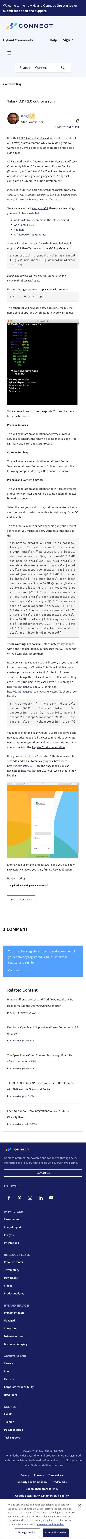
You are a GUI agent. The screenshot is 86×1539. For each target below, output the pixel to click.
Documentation (13, 1430)
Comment (14, 970)
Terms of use (56, 1475)
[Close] (79, 1505)
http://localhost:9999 (19, 692)
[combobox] (43, 68)
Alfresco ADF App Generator (30, 235)
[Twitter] (19, 1198)
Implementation (14, 1313)
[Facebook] (9, 1198)
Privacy (24, 1475)
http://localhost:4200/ (20, 766)
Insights (9, 1235)
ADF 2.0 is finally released (34, 138)
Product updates (14, 1294)
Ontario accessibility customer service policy (42, 1496)
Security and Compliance (32, 1482)
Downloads (11, 1278)
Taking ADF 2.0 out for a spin (31, 101)
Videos (8, 1286)
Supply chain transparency (42, 1489)
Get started (65, 5)
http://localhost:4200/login (37, 771)
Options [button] (77, 121)
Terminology (11, 1270)
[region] (43, 1519)
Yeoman (19, 230)
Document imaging (15, 1344)
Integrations (11, 1243)
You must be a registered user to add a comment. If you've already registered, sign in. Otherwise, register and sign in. (42, 957)
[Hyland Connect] (29, 26)
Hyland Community (18, 40)
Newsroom (10, 1395)
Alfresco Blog (13, 84)
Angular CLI (41, 208)
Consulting (10, 1329)
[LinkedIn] (40, 1198)
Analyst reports (13, 1227)
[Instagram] (30, 1198)
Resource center (13, 1262)
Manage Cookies (27, 1532)
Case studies (11, 1219)
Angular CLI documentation (48, 747)
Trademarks (59, 1482)
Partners (9, 1379)
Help (53, 40)
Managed (9, 1321)
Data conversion (14, 1336)
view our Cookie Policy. (50, 1524)
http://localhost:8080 (19, 687)
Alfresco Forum (17, 1013)
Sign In (68, 40)
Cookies (39, 1475)
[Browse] (9, 53)
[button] (12, 900)
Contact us (43, 1173)
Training (9, 1422)
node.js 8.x (20, 220)
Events (8, 1414)
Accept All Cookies (55, 1532)
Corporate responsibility (19, 1387)
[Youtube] (51, 1198)
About (7, 1371)
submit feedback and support (24, 11)
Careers (8, 1363)
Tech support (12, 1438)
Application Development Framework (29, 885)
